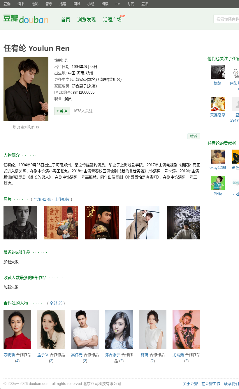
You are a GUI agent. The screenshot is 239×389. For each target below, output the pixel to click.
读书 (20, 4)
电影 (34, 4)
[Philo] (218, 183)
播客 (62, 4)
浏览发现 (87, 19)
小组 (90, 4)
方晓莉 (9, 355)
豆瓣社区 (30, 20)
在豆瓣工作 (210, 383)
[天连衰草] (218, 104)
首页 (65, 19)
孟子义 (43, 355)
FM (117, 4)
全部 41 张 (42, 199)
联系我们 (231, 383)
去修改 (26, 89)
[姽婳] (218, 72)
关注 (63, 111)
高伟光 (76, 355)
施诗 (144, 355)
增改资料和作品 (26, 127)
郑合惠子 (112, 355)
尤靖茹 (178, 355)
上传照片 (62, 199)
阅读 (104, 4)
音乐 (48, 4)
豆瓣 (6, 4)
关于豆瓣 (190, 383)
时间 (130, 4)
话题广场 (112, 19)
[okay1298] (218, 157)
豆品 (144, 4)
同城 (76, 4)
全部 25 (56, 303)
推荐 (194, 136)
